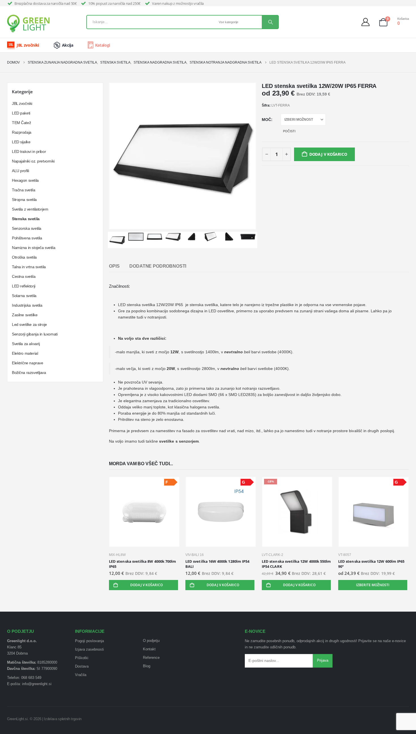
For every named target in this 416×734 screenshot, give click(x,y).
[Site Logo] (28, 23)
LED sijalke (21, 142)
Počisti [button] (289, 131)
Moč (266, 119)
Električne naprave (27, 363)
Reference (151, 658)
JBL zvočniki (22, 103)
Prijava (322, 660)
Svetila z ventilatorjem (30, 209)
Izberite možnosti (372, 585)
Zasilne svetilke (24, 315)
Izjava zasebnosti (89, 649)
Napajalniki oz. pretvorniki (33, 161)
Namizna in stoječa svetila (33, 247)
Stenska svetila (26, 218)
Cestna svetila (23, 276)
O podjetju (151, 641)
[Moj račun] (367, 22)
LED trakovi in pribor (29, 151)
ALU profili (20, 170)
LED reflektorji (23, 286)
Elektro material (25, 353)
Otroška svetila (24, 257)
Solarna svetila (24, 295)
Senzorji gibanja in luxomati (34, 334)
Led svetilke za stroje (29, 324)
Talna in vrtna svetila (29, 267)
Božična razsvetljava (29, 372)
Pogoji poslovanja (89, 641)
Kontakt (149, 649)
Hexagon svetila (25, 180)
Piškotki (81, 658)
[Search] (270, 22)
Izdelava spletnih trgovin (63, 719)
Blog (146, 666)
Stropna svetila (24, 199)
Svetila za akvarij (26, 343)
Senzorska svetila (26, 228)
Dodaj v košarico (328, 154)
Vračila (80, 675)
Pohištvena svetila (27, 238)
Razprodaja (21, 132)
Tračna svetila (23, 190)
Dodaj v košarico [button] (146, 585)
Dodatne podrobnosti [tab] (157, 266)
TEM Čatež (21, 122)
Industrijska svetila (27, 305)
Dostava (82, 666)
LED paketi (21, 113)
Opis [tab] (114, 266)
